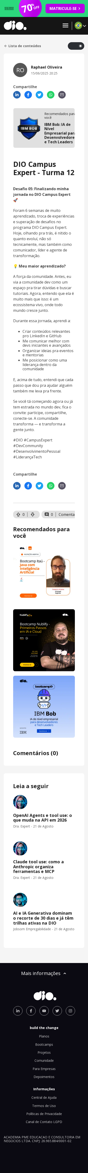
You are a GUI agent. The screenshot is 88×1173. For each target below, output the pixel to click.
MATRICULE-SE (63, 8)
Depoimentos (44, 1076)
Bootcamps (44, 1044)
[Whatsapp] (50, 95)
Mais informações (41, 973)
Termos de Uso (44, 1105)
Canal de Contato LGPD (44, 1121)
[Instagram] (70, 1011)
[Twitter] (39, 95)
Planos (44, 1036)
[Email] (62, 95)
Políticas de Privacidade (44, 1113)
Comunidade (44, 1060)
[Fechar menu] (65, 25)
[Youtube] (44, 1011)
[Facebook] (28, 95)
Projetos (44, 1052)
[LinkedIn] (17, 95)
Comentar (67, 514)
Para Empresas (44, 1068)
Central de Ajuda (44, 1097)
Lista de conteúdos (24, 46)
